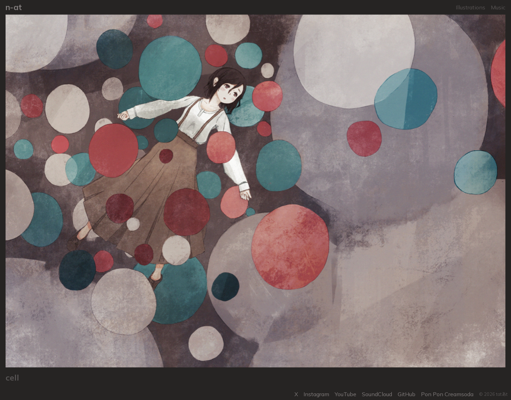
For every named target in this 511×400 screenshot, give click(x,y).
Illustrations (470, 7)
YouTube (345, 394)
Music (498, 7)
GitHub (406, 394)
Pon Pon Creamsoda (447, 394)
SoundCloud (377, 394)
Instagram (316, 394)
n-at (14, 7)
